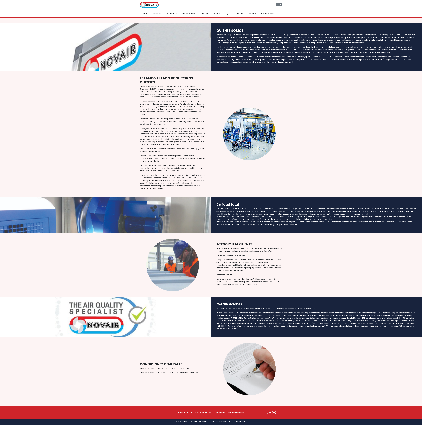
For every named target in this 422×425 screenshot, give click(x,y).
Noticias (204, 13)
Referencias (172, 13)
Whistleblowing (206, 412)
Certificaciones (267, 13)
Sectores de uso (189, 13)
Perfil (144, 13)
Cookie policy (220, 412)
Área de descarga (221, 13)
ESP (278, 5)
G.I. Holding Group (236, 412)
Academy (238, 13)
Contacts (252, 13)
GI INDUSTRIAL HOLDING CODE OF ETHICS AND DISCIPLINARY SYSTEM (169, 373)
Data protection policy (188, 412)
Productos (157, 13)
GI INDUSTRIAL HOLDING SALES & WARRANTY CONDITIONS (164, 368)
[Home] (150, 412)
